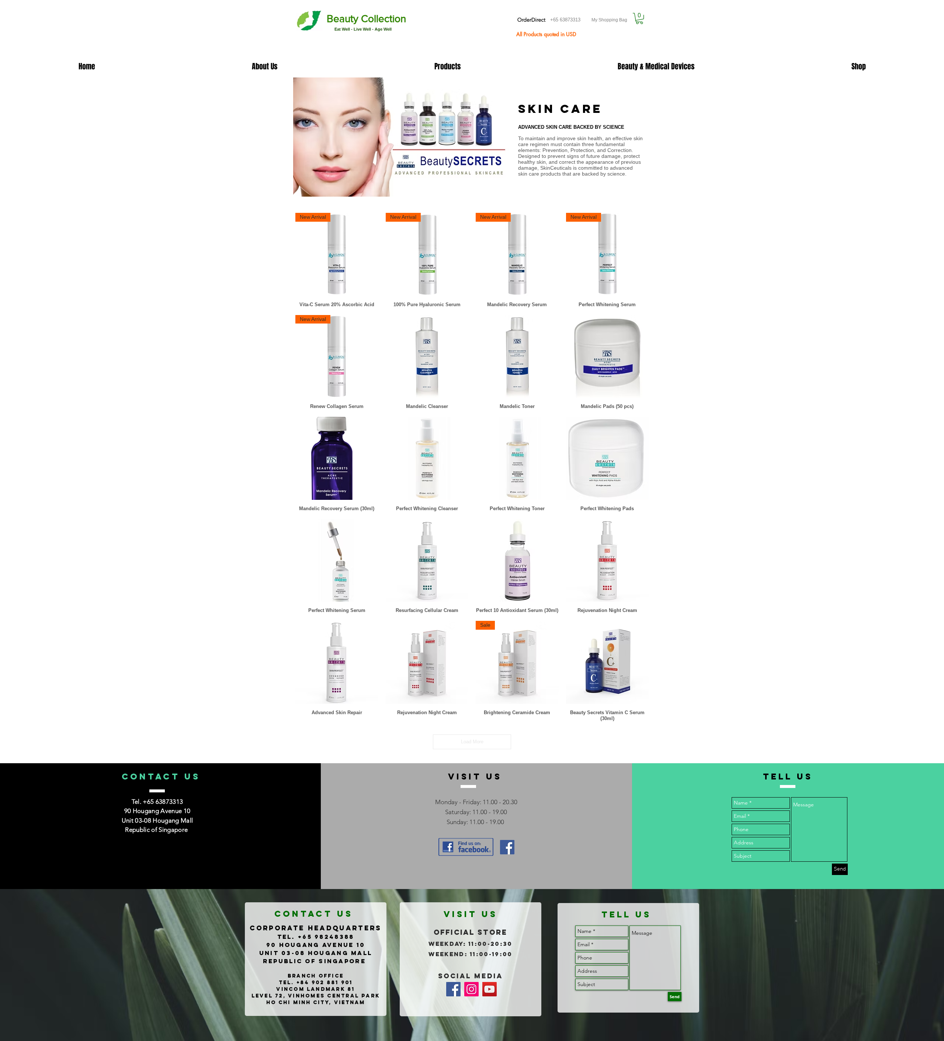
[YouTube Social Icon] (489, 989)
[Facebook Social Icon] (507, 847)
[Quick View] (427, 356)
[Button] (352, 21)
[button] (639, 18)
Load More (472, 741)
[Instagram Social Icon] (471, 989)
